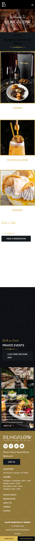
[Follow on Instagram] (5, 446)
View (17, 114)
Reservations (9, 499)
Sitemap (18, 534)
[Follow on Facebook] (11, 446)
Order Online (8, 538)
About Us (7, 426)
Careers (6, 507)
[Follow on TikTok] (16, 446)
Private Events (9, 495)
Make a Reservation (26, 538)
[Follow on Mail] (22, 446)
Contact (7, 511)
